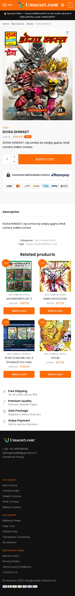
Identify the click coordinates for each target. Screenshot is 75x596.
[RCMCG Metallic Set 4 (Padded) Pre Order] (19, 335)
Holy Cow (9, 526)
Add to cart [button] (19, 311)
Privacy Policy (11, 561)
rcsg (54, 244)
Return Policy (11, 556)
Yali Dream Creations (16, 537)
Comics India (11, 490)
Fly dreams (10, 542)
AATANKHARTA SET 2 (19, 298)
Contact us (10, 572)
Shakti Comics (12, 496)
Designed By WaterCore (40, 580)
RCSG (30, 23)
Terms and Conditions (17, 567)
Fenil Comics (11, 501)
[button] (67, 32)
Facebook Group (13, 457)
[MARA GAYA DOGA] (55, 276)
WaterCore (10, 531)
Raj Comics (18, 23)
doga (29, 244)
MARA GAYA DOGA (55, 298)
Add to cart (45, 159)
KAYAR (55, 358)
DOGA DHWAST (42, 244)
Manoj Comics (12, 507)
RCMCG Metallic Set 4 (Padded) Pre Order (19, 360)
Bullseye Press (12, 520)
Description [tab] (11, 212)
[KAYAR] (55, 335)
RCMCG (26, 353)
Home (6, 23)
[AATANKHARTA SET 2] (19, 276)
